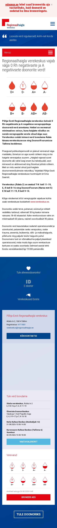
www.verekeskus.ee (39, 201)
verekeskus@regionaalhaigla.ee (20, 328)
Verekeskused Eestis (28, 299)
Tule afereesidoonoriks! (28, 272)
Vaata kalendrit (29, 442)
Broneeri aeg (28, 497)
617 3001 (22, 324)
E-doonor (28, 285)
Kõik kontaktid (28, 336)
